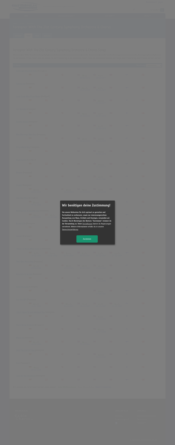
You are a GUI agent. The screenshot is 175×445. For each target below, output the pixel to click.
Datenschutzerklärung (70, 229)
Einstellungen (87, 224)
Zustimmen (87, 239)
